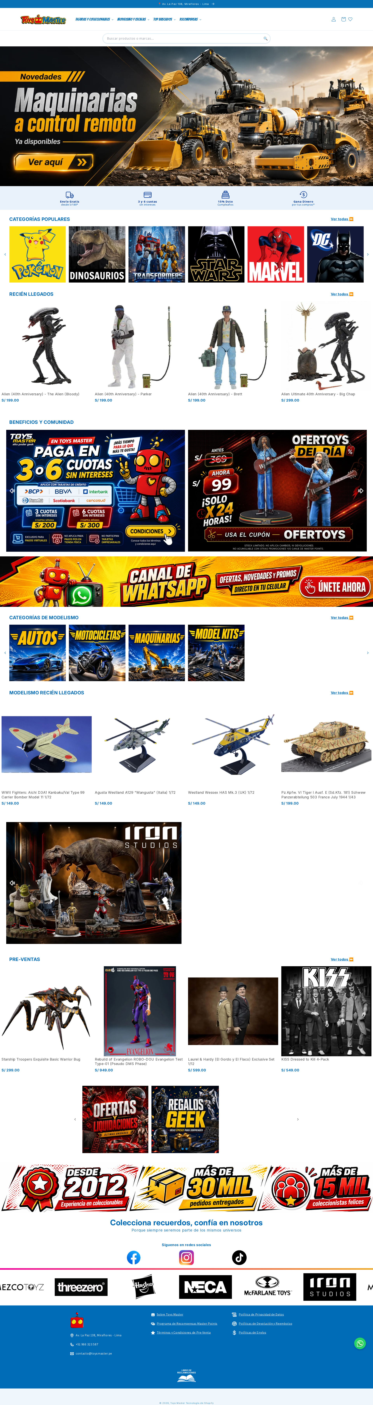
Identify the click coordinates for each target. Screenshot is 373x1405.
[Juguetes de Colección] (159, 254)
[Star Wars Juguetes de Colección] (39, 254)
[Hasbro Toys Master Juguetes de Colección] (314, 1287)
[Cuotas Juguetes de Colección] (95, 491)
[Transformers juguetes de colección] (337, 254)
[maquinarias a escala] (186, 116)
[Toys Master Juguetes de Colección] (186, 1375)
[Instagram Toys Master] (186, 1257)
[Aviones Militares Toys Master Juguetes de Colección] (156, 653)
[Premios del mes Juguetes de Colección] (277, 491)
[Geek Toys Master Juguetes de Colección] (186, 1119)
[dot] (182, 1149)
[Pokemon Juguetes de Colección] (218, 254)
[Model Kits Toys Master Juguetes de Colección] (37, 653)
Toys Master (177, 1403)
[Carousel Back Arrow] (5, 254)
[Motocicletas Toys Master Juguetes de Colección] (276, 653)
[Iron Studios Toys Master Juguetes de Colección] (277, 883)
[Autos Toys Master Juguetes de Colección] (216, 653)
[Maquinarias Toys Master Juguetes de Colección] (335, 653)
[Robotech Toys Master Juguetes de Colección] (95, 883)
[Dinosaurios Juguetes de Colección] (278, 254)
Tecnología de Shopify (200, 1403)
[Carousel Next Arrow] (367, 254)
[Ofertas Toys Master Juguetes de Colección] (116, 1119)
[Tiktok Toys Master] (239, 1257)
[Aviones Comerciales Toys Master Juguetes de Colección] (97, 653)
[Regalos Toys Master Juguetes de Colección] (257, 1119)
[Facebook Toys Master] (134, 1257)
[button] (344, 19)
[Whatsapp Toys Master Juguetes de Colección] (186, 581)
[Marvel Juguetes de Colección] (99, 254)
